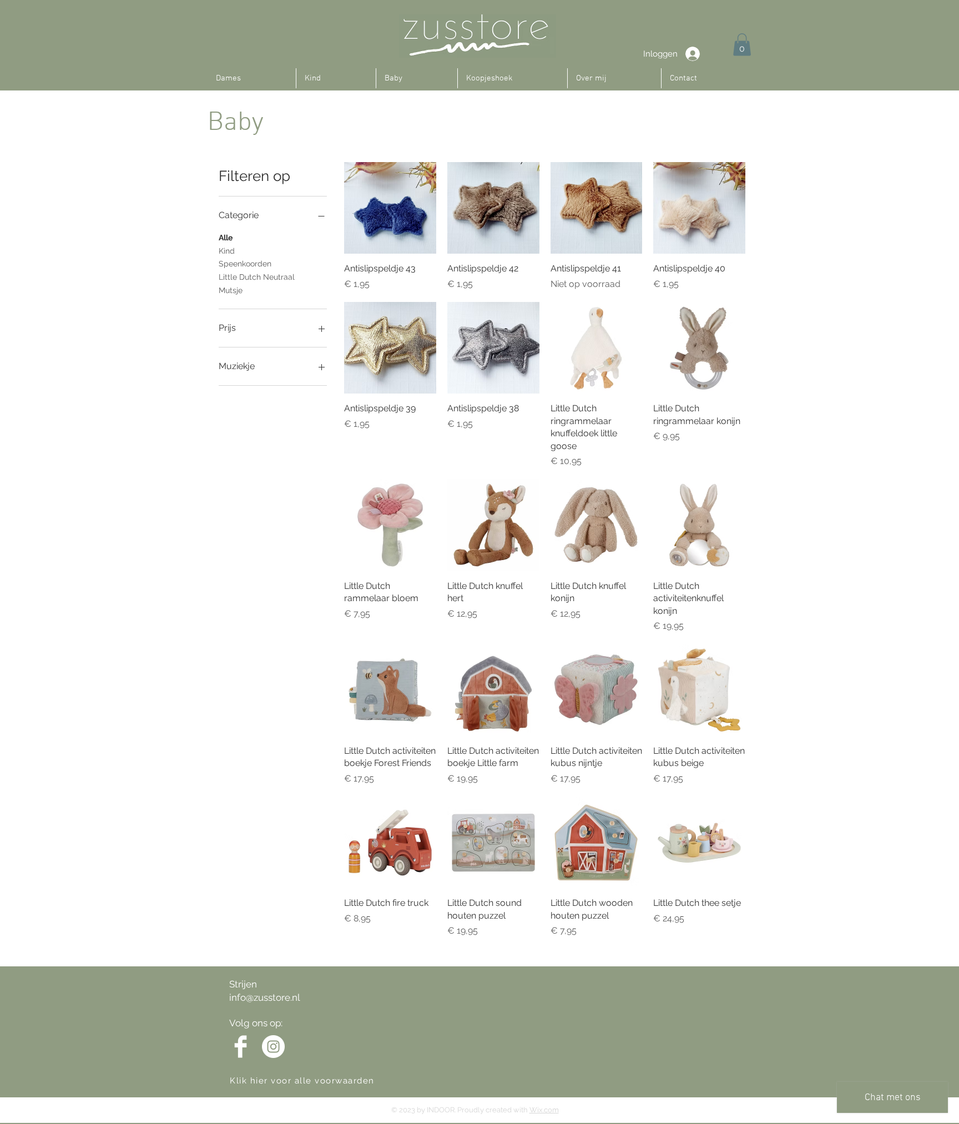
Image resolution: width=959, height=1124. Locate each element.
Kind (227, 250)
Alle (226, 237)
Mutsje (231, 290)
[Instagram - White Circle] (273, 1046)
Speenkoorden (245, 263)
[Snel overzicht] (390, 208)
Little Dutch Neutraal (257, 277)
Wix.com (544, 1110)
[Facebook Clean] (240, 1046)
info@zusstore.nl (264, 997)
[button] (742, 44)
